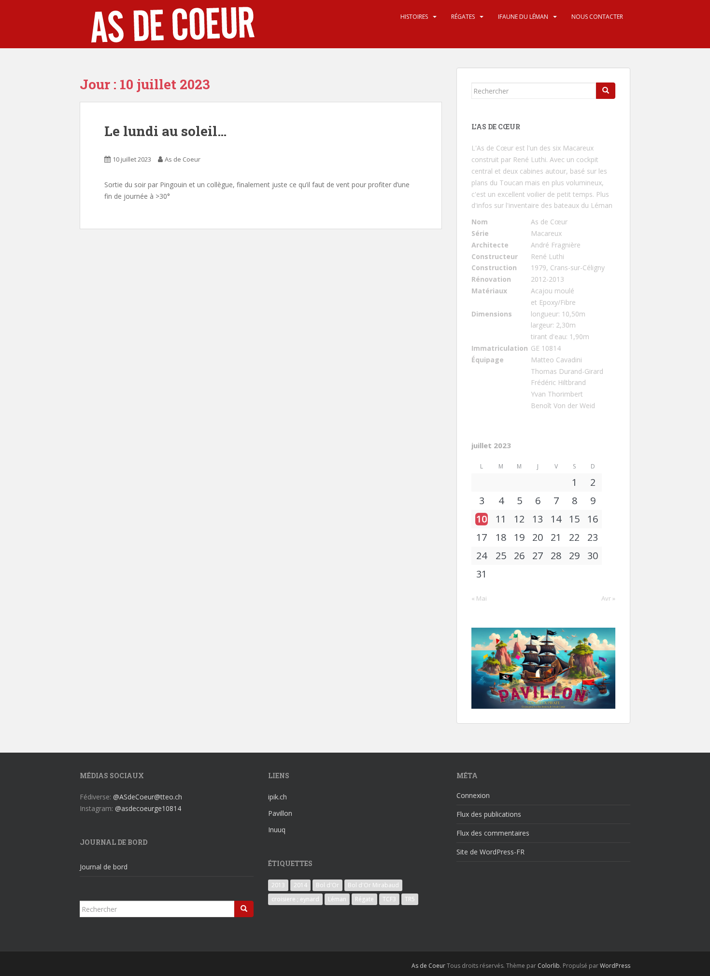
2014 (300, 885)
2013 (278, 885)
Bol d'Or (327, 885)
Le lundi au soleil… (165, 131)
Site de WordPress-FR (490, 851)
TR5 (410, 899)
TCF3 (389, 899)
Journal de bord (104, 866)
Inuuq (276, 829)
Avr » (608, 598)
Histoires (414, 17)
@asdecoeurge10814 (148, 808)
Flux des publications (488, 814)
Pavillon (280, 813)
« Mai (479, 598)
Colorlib (549, 966)
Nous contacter (597, 17)
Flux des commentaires (492, 833)
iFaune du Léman (523, 17)
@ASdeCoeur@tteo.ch (147, 796)
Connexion (473, 795)
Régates (463, 17)
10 (481, 519)
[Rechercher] (605, 90)
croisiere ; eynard (295, 899)
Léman (337, 899)
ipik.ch (277, 796)
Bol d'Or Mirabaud (373, 885)
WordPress (615, 966)
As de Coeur (182, 159)
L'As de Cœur (492, 147)
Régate (364, 899)
